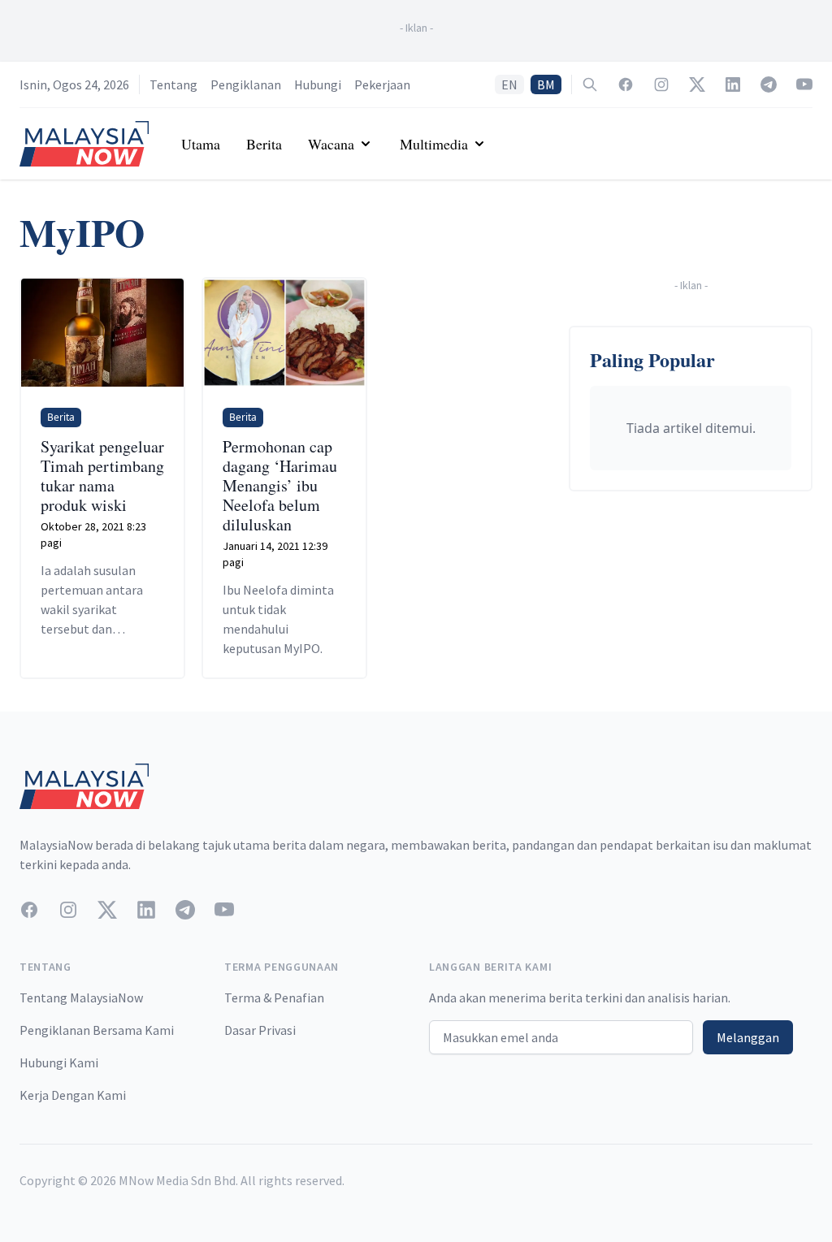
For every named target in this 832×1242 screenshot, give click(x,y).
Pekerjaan (382, 84)
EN (509, 84)
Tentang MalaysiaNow (81, 997)
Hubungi (317, 84)
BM (546, 84)
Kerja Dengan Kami (73, 1095)
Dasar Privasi (260, 1030)
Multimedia (434, 144)
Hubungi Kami (59, 1062)
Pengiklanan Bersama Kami (97, 1030)
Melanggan (748, 1037)
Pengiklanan (245, 84)
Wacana (331, 144)
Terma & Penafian (274, 997)
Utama (200, 144)
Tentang (173, 84)
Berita (264, 144)
